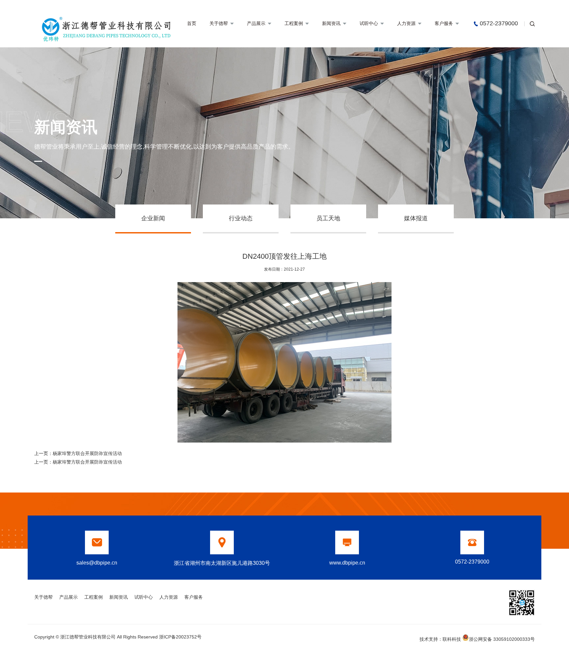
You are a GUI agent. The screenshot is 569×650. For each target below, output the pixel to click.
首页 (191, 23)
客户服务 (444, 23)
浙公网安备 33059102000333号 (502, 639)
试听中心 (369, 23)
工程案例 (293, 23)
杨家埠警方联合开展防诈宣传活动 (87, 453)
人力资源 (406, 23)
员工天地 (328, 218)
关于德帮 (218, 23)
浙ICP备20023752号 (180, 636)
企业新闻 (153, 218)
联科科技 (452, 639)
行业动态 (241, 218)
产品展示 (256, 23)
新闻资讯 (331, 23)
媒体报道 (416, 218)
